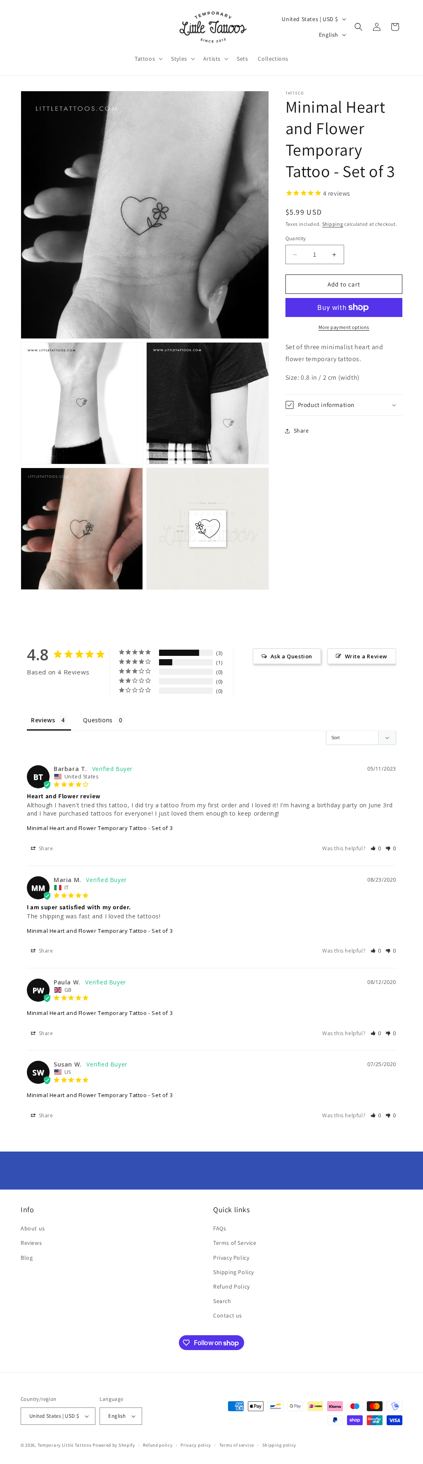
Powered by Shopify (114, 1445)
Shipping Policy (233, 1272)
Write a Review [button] (366, 656)
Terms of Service (235, 1242)
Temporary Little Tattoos (65, 1445)
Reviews (31, 1242)
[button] (148, 58)
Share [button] (301, 430)
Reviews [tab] (43, 720)
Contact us (227, 1315)
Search (222, 1301)
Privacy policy (196, 1445)
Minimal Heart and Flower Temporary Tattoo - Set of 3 (100, 828)
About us (33, 1228)
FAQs (219, 1228)
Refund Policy (231, 1286)
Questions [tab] (97, 720)
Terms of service (236, 1445)
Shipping (332, 224)
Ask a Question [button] (291, 656)
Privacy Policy (231, 1257)
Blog (27, 1257)
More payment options (343, 327)
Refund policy (157, 1445)
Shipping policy (279, 1445)
